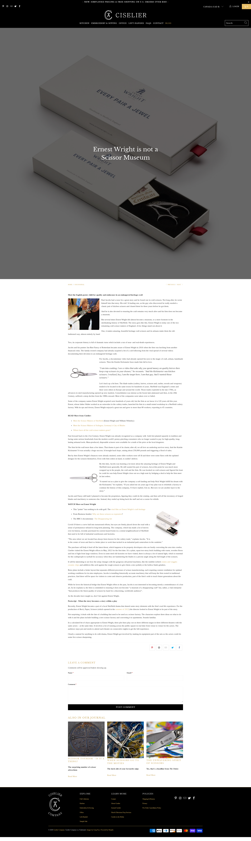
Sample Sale (83, 821)
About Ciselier (115, 803)
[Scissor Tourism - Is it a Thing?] (86, 739)
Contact (158, 23)
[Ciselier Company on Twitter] (15, 6)
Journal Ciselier (116, 808)
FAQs (148, 23)
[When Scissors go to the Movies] (125, 740)
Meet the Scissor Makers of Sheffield (88, 421)
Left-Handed (136, 23)
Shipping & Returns (148, 799)
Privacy (144, 803)
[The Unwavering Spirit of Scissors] (164, 740)
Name (71, 673)
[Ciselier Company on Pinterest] (3, 6)
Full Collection (84, 799)
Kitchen (84, 23)
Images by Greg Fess (93, 830)
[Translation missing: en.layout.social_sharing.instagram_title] (159, 648)
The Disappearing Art (103, 519)
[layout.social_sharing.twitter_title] (172, 648)
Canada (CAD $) (211, 7)
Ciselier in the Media (117, 817)
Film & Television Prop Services (121, 812)
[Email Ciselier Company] (11, 6)
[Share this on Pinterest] (152, 648)
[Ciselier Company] (125, 15)
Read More (72, 776)
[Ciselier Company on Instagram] (7, 6)
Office (123, 23)
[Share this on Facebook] (179, 648)
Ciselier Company (58, 830)
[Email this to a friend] (166, 648)
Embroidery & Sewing (104, 23)
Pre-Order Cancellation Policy (151, 808)
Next (179, 284)
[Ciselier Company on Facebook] (19, 6)
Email (130, 673)
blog (168, 23)
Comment (72, 684)
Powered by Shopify (107, 830)
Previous (171, 284)
